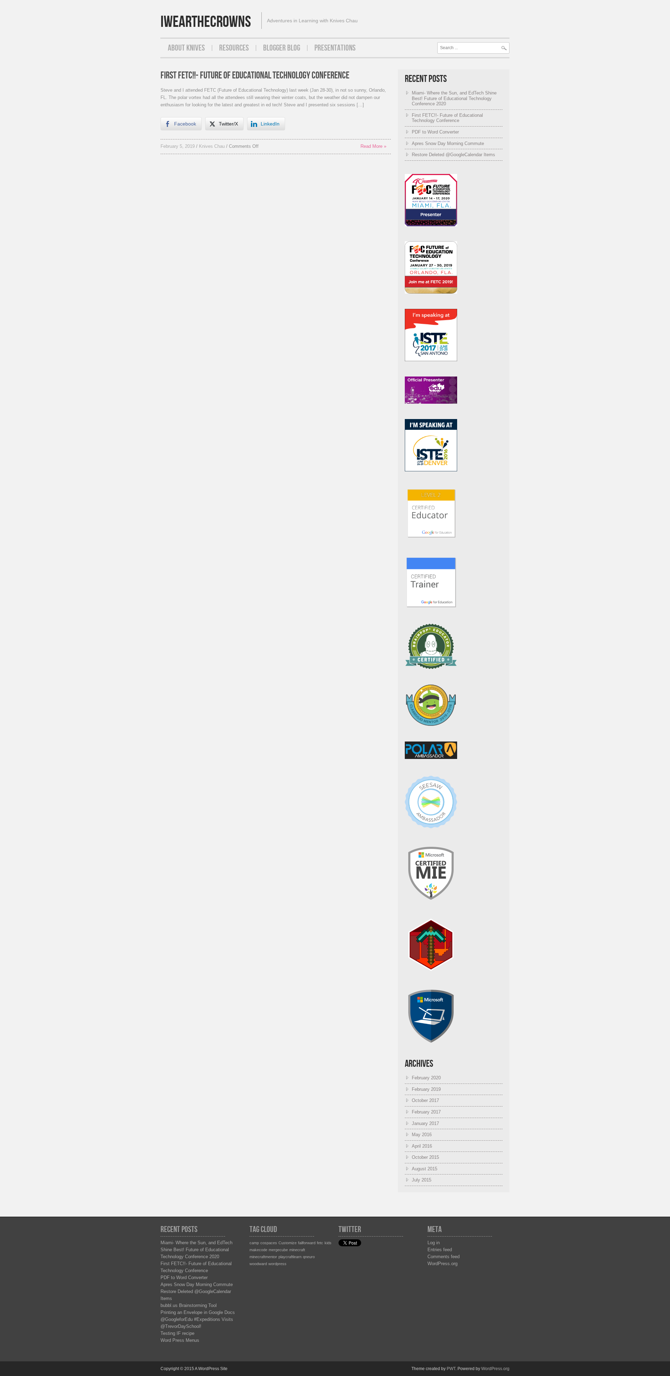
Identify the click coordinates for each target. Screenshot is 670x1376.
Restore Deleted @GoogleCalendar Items (453, 154)
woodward (258, 1264)
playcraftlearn (290, 1257)
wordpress (277, 1264)
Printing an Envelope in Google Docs (198, 1312)
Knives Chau (212, 146)
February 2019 (426, 1089)
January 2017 (425, 1123)
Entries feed (439, 1249)
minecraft (297, 1250)
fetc (320, 1243)
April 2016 (422, 1146)
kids (328, 1243)
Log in (433, 1242)
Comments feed (443, 1256)
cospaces (268, 1243)
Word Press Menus (180, 1340)
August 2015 (424, 1168)
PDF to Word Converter (435, 132)
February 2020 (426, 1077)
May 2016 (422, 1134)
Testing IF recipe (177, 1333)
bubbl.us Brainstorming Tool (189, 1305)
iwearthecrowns (206, 22)
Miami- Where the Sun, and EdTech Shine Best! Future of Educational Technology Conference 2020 (454, 98)
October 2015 (425, 1157)
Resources (234, 48)
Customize (287, 1243)
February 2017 (426, 1112)
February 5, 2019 (178, 146)
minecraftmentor (263, 1257)
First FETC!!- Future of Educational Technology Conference (255, 75)
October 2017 (425, 1100)
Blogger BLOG (281, 48)
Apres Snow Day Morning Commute (448, 143)
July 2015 (421, 1180)
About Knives (186, 48)
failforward (306, 1243)
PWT (451, 1368)
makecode (258, 1250)
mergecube (278, 1250)
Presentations (335, 48)
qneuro (309, 1257)
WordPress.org (442, 1263)
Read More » (373, 146)
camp (254, 1243)
